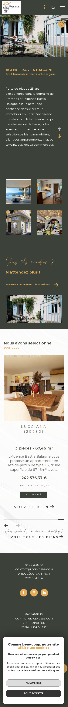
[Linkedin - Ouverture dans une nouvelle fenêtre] (44, 592)
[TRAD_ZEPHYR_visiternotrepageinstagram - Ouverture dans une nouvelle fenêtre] (34, 592)
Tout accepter (34, 693)
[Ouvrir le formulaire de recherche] (53, 7)
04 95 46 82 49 (34, 564)
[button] (6, 526)
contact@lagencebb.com (34, 569)
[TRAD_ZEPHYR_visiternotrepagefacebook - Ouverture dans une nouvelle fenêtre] (23, 592)
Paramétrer (34, 683)
